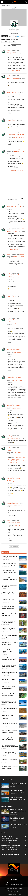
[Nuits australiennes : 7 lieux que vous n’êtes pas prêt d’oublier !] (23, 659)
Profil (10, 36)
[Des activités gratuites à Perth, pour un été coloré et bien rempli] (23, 667)
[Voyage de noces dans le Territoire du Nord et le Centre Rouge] (23, 594)
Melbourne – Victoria (17, 277)
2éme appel (21, 228)
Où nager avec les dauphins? (13, 503)
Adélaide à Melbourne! (11, 92)
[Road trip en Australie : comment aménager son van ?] (23, 768)
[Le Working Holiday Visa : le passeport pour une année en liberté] (5, 819)
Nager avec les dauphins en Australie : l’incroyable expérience (8, 651)
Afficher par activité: (5, 45)
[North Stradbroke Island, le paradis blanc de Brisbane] (23, 630)
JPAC (14, 891)
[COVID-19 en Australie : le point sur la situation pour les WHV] (23, 615)
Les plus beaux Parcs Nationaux (9, 840)
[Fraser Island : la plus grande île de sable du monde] (23, 558)
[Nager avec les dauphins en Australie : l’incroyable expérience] (23, 651)
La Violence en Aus (11, 77)
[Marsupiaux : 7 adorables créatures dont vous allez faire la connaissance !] (5, 811)
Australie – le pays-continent (13, 78)
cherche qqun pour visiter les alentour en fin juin (15, 135)
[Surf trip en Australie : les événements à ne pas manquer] (23, 572)
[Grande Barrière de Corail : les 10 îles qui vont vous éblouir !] (23, 644)
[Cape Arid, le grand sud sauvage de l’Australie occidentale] (23, 725)
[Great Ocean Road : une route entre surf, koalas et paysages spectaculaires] (23, 565)
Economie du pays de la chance (9, 849)
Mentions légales (7, 890)
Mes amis (13, 41)
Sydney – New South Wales (13, 438)
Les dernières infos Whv (7, 843)
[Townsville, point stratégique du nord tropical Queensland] (23, 674)
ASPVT (18, 891)
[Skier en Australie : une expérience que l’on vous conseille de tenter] (23, 717)
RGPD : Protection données (11, 888)
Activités (5, 36)
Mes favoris (5, 41)
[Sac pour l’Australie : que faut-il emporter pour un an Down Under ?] (23, 637)
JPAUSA (10, 891)
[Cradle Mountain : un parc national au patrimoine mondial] (23, 754)
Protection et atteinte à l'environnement (11, 852)
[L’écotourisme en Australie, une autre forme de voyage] (23, 695)
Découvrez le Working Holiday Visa (9, 838)
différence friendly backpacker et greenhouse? (14, 275)
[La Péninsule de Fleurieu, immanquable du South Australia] (23, 579)
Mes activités (6, 39)
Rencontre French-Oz (11, 436)
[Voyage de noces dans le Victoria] (23, 601)
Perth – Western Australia (12, 53)
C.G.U (13, 890)
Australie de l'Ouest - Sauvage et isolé (10, 845)
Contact (17, 890)
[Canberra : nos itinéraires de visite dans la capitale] (23, 688)
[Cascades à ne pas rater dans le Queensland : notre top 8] (23, 623)
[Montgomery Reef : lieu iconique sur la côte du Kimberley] (23, 739)
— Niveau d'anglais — (11, 120)
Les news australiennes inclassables (10, 854)
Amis (16, 36)
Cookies (20, 888)
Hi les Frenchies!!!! (11, 52)
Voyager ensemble (17, 323)
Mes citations (14, 39)
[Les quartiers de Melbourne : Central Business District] (23, 608)
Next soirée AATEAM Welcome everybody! (13, 320)
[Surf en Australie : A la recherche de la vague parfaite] (23, 710)
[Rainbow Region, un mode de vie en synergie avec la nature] (23, 761)
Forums (23, 36)
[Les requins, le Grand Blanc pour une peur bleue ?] (23, 587)
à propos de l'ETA (10, 296)
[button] (26, 2)
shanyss (8, 50)
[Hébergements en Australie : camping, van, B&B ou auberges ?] (23, 747)
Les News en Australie (6, 836)
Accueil (3, 5)
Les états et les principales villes (9, 847)
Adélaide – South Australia (12, 94)
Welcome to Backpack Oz (17, 170)
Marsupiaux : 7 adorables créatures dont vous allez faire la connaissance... (18, 811)
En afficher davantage (15, 70)
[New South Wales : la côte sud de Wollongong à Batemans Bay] (23, 732)
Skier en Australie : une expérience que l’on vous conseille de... (7, 717)
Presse (22, 890)
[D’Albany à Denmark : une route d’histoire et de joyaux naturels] (23, 681)
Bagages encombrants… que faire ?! (15, 206)
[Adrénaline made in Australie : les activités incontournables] (23, 703)
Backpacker (21, 149)
